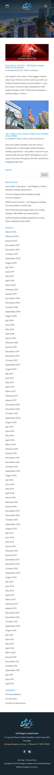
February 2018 (11, 342)
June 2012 (9, 639)
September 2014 (12, 524)
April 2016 (9, 440)
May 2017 (9, 382)
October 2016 (11, 413)
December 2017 (12, 351)
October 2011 (11, 666)
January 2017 (10, 400)
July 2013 (9, 582)
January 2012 (10, 657)
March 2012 (10, 652)
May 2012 (9, 644)
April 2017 (9, 387)
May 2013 (9, 590)
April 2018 (9, 334)
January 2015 (10, 506)
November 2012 (12, 617)
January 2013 (11, 608)
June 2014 (9, 537)
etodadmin (12, 70)
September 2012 (12, 626)
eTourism (34, 767)
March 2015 (10, 497)
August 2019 (11, 263)
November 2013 (12, 564)
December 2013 (12, 559)
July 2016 (9, 427)
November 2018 (12, 303)
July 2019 (9, 267)
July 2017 (9, 373)
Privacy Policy (31, 760)
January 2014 (11, 555)
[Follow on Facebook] (24, 752)
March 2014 (10, 546)
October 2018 (11, 307)
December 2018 (12, 298)
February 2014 (11, 551)
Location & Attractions (36, 138)
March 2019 (10, 285)
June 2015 (9, 484)
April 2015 (9, 493)
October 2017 (11, 360)
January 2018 (11, 347)
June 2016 (9, 431)
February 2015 (11, 502)
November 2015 (12, 462)
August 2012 (10, 630)
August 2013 (11, 577)
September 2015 (12, 471)
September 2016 (12, 418)
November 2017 (12, 356)
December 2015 (12, 457)
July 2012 (9, 635)
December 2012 (12, 613)
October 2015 (11, 466)
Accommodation (13, 694)
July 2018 (9, 320)
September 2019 (12, 258)
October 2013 (11, 568)
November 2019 (12, 249)
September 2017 (12, 365)
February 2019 (11, 289)
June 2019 (9, 272)
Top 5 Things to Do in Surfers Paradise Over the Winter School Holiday (27, 135)
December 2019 (12, 245)
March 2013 (10, 599)
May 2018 (9, 329)
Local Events (33, 70)
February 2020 (12, 236)
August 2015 (10, 475)
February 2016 (11, 449)
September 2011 (12, 670)
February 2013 (11, 604)
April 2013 (9, 595)
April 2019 (9, 280)
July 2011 (9, 674)
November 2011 (12, 661)
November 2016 (12, 409)
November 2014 (12, 515)
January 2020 (11, 241)
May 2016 (9, 435)
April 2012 (9, 648)
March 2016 (10, 444)
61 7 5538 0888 (43, 744)
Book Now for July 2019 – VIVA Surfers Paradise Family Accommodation (24, 66)
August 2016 (11, 422)
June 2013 (9, 586)
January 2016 (11, 453)
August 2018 (11, 316)
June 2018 (9, 325)
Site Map (21, 760)
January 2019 (11, 294)
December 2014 (12, 511)
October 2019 (11, 254)
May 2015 (9, 489)
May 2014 (9, 542)
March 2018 (10, 338)
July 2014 (9, 533)
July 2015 (9, 480)
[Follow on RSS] (30, 752)
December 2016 (12, 404)
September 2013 (12, 573)
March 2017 (10, 391)
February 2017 (11, 396)
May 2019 (9, 276)
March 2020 (10, 232)
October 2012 (11, 621)
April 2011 (9, 683)
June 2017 (9, 378)
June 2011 (9, 679)
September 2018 (12, 311)
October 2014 (11, 520)
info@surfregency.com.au (15, 744)
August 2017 (10, 369)
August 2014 (11, 528)
